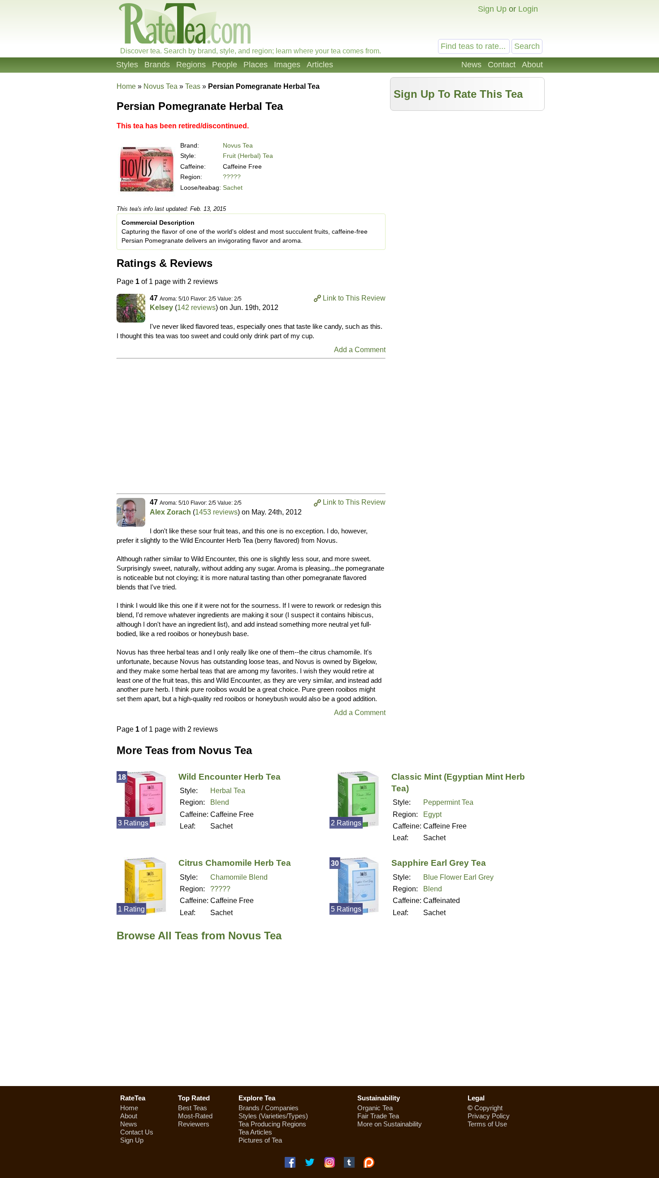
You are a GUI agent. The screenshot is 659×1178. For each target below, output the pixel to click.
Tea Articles (255, 1132)
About (532, 64)
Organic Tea (375, 1108)
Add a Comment (360, 349)
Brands (157, 64)
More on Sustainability (389, 1124)
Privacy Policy (489, 1116)
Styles (127, 64)
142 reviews (196, 307)
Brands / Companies (268, 1108)
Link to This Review (354, 298)
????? (232, 176)
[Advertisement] (467, 178)
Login (528, 8)
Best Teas (192, 1108)
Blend (219, 802)
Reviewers (193, 1124)
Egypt (432, 814)
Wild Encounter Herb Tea (229, 776)
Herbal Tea (227, 790)
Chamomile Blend (239, 877)
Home (126, 86)
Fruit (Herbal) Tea (248, 155)
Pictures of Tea (260, 1140)
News (471, 64)
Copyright (488, 1108)
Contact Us (136, 1132)
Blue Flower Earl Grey (458, 877)
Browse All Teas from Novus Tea (199, 935)
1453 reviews (216, 512)
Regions (191, 64)
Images (287, 64)
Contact (502, 64)
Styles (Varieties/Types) (273, 1116)
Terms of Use (487, 1124)
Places (255, 64)
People (224, 64)
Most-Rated (195, 1116)
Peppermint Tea (448, 802)
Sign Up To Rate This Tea (458, 94)
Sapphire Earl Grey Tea (438, 863)
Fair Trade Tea (378, 1116)
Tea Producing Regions (272, 1124)
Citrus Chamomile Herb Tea (234, 863)
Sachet (233, 187)
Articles (320, 64)
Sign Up (492, 8)
